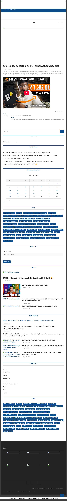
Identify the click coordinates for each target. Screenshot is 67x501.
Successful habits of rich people (35, 74)
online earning (21, 229)
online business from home (21, 227)
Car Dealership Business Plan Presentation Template (38, 340)
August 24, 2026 (26, 308)
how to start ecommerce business (27, 224)
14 (41, 190)
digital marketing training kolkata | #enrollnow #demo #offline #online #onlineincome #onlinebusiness (30, 155)
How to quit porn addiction (36, 73)
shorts (18, 235)
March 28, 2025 (7, 69)
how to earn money (25, 73)
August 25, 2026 (26, 303)
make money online (43, 224)
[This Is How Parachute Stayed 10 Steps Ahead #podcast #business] (11, 347)
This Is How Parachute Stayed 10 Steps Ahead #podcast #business (43, 345)
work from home (8, 240)
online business (8, 227)
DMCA (33, 488)
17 (10, 193)
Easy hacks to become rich (50, 71)
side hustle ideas (27, 235)
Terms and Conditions (44, 498)
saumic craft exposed (19, 232)
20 (33, 193)
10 (10, 190)
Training (5, 392)
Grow (4, 387)
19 (25, 193)
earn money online (57, 215)
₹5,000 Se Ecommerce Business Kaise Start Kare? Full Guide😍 (20, 164)
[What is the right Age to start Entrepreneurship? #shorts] (11, 306)
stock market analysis (14, 74)
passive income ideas (44, 229)
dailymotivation (28, 71)
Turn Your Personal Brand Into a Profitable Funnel (16, 158)
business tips (52, 213)
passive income (32, 229)
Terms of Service (59, 488)
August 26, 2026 (26, 287)
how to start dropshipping (10, 224)
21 (41, 193)
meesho (53, 224)
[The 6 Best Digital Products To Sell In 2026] (11, 290)
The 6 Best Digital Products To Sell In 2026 (35, 285)
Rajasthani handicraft (57, 229)
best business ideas (9, 213)
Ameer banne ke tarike (20, 71)
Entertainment (6, 378)
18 (18, 193)
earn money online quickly (38, 71)
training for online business (37, 238)
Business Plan (6, 323)
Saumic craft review (31, 232)
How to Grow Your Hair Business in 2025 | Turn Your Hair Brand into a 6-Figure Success (26, 152)
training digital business (22, 238)
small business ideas (50, 235)
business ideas (27, 213)
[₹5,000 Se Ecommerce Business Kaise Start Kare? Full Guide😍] (33, 272)
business (19, 213)
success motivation (23, 74)
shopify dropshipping (9, 235)
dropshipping (47, 215)
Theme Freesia (12, 491)
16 (57, 190)
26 (25, 196)
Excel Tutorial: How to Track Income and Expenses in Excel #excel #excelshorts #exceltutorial (28, 161)
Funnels (5, 381)
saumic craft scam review (46, 232)
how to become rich (15, 73)
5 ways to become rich (9, 71)
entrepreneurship (30, 218)
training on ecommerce (52, 238)
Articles (5, 369)
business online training (40, 213)
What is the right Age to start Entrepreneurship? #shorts (39, 306)
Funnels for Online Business (10, 384)
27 (33, 196)
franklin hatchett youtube (43, 218)
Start (4, 63)
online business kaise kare (50, 227)
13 (33, 190)
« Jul (4, 202)
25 (18, 196)
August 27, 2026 (7, 280)
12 (25, 190)
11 (18, 190)
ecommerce (7, 218)
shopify (56, 232)
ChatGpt (5, 375)
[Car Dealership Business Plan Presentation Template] (11, 341)
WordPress (18, 491)
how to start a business (25, 221)
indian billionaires (46, 73)
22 (49, 193)
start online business (9, 238)
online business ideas (36, 227)
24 (10, 196)
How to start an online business (41, 221)
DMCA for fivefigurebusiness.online (28, 498)
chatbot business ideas (23, 215)
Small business (38, 235)
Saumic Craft (7, 232)
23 (57, 193)
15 (49, 190)
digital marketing (36, 215)
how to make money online (10, 221)
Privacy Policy (50, 488)
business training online (9, 215)
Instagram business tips (55, 73)
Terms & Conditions (41, 488)
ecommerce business (18, 218)
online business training (9, 229)
